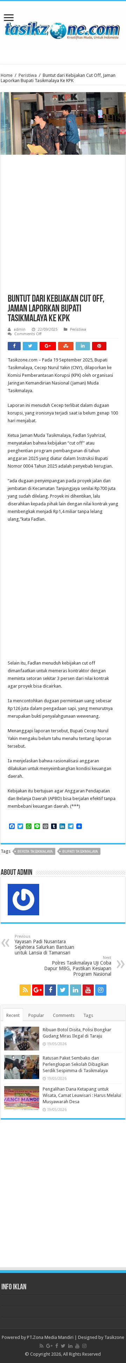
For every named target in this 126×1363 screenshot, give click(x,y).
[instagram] (100, 990)
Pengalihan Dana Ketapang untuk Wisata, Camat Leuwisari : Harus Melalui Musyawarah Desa (82, 1095)
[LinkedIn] (75, 990)
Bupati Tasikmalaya (80, 851)
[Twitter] (63, 990)
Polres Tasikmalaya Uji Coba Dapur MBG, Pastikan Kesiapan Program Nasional (77, 966)
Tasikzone (114, 1337)
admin (20, 329)
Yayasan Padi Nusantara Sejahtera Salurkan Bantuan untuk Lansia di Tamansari (44, 944)
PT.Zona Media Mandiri (50, 1337)
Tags (88, 1015)
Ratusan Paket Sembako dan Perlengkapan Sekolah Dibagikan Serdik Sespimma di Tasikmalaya (75, 1064)
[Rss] (25, 990)
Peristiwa (28, 75)
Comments (64, 1015)
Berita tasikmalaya (35, 851)
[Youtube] (88, 990)
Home (7, 75)
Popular (36, 1015)
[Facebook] (50, 990)
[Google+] (37, 990)
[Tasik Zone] (63, 27)
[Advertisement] (63, 228)
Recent (13, 1015)
